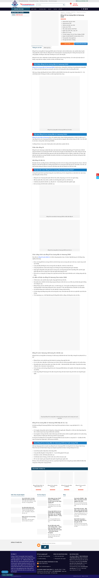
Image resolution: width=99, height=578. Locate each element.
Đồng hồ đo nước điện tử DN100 (66, 486)
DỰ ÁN (55, 9)
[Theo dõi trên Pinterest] (85, 9)
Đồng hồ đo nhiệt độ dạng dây (52, 486)
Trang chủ (63, 12)
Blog (64, 494)
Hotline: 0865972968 (7, 574)
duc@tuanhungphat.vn (46, 566)
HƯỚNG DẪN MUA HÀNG (81, 43)
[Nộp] (64, 5)
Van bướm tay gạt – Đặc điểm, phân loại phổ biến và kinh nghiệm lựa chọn (80, 510)
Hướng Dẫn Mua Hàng (33, 1)
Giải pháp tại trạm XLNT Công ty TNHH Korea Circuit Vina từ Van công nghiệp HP (54, 500)
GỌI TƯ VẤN (67, 43)
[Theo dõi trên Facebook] (81, 9)
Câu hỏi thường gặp (53, 1)
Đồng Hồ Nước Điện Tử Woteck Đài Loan (38, 486)
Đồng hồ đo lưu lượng (81, 12)
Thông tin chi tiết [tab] (37, 47)
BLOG (49, 9)
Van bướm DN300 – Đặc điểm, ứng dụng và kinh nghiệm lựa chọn (80, 500)
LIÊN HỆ (60, 9)
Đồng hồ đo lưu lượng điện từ (66, 13)
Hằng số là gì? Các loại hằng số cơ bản (28, 517)
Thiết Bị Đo (73, 12)
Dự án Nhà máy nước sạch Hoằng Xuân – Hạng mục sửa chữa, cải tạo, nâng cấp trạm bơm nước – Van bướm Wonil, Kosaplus (55, 529)
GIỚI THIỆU (33, 9)
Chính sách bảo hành (59, 556)
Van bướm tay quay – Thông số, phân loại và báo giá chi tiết (80, 520)
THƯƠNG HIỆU (42, 9)
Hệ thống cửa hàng (43, 1)
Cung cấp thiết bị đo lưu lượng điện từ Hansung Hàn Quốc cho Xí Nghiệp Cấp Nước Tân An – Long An (54, 514)
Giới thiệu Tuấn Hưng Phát (44, 556)
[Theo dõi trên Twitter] (83, 9)
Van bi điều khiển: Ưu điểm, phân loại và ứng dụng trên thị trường (28, 500)
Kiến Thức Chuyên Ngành (17, 494)
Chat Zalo (5, 571)
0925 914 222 (45, 563)
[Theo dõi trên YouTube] (87, 9)
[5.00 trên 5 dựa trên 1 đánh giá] (74, 19)
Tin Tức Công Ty (41, 494)
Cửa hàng (68, 12)
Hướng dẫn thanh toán (23, 1)
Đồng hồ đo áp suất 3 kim (81, 486)
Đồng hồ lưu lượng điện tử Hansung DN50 (43, 67)
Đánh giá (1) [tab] (47, 47)
